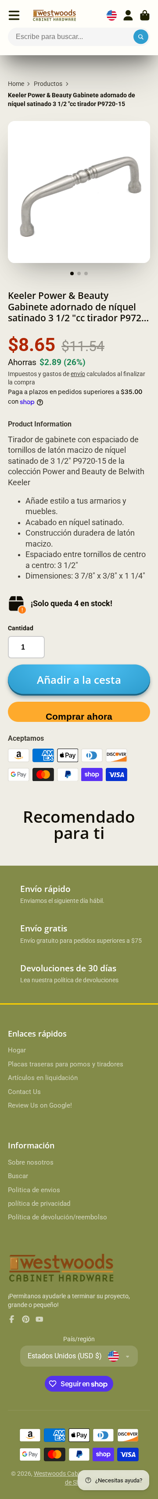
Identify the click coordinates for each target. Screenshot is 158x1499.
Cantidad (20, 628)
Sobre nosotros (31, 1162)
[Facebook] (12, 1319)
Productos (48, 83)
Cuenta (128, 15)
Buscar (18, 1176)
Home (16, 83)
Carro (145, 15)
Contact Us (24, 1092)
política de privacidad (39, 1204)
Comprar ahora (79, 716)
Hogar (17, 1050)
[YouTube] (39, 1319)
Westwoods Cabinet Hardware (75, 1473)
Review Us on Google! (40, 1105)
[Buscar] (140, 36)
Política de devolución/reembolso (57, 1217)
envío (78, 373)
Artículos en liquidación (43, 1078)
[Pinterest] (26, 1319)
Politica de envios (34, 1190)
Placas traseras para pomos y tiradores (65, 1064)
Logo (54, 15)
